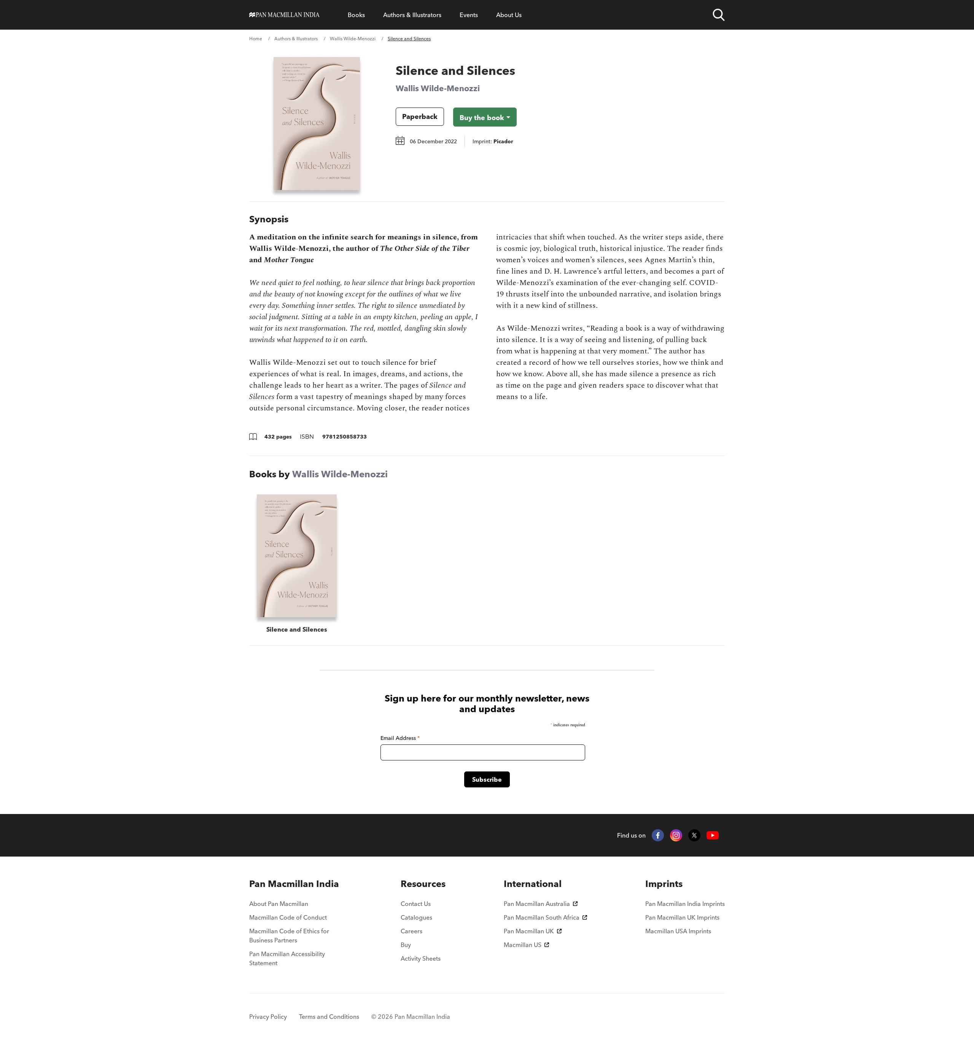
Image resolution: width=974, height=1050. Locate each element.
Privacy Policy (268, 1016)
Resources (423, 883)
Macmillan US (522, 945)
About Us (509, 15)
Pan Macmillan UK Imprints (682, 917)
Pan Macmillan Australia (537, 903)
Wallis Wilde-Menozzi (353, 38)
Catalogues (416, 917)
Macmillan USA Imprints (678, 931)
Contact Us (416, 903)
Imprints (664, 883)
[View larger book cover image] (317, 123)
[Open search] (719, 15)
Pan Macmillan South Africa (541, 917)
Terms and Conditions (329, 1016)
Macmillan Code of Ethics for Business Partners (289, 935)
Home (255, 38)
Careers (411, 931)
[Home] (284, 14)
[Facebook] (658, 835)
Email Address (400, 738)
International (533, 883)
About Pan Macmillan (278, 903)
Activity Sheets (421, 958)
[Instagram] (676, 835)
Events (469, 15)
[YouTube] (713, 835)
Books (356, 15)
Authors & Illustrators (412, 15)
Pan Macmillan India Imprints (685, 903)
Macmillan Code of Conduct (288, 917)
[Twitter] (694, 835)
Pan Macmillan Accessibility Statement (287, 958)
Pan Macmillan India (294, 883)
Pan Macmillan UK (529, 931)
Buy (406, 945)
